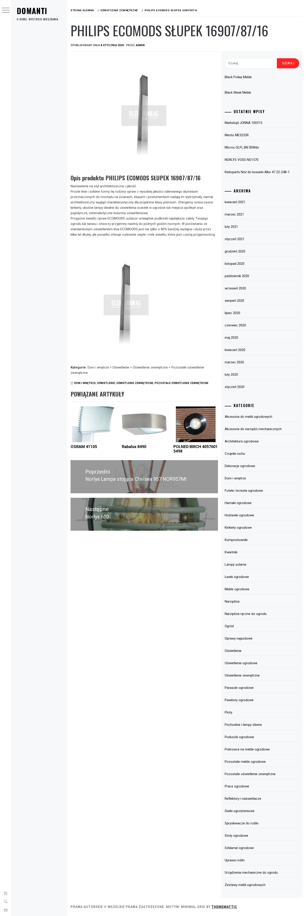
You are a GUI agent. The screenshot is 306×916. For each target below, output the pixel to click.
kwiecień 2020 (235, 350)
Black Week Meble (238, 93)
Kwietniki (231, 552)
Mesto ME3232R (237, 135)
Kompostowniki (236, 540)
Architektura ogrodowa (242, 441)
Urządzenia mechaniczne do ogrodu (251, 873)
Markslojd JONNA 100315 (243, 123)
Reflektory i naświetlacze (243, 799)
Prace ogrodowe (237, 786)
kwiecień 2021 (235, 202)
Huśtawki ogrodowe (239, 515)
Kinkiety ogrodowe (238, 528)
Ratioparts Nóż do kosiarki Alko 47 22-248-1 (257, 172)
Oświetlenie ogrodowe (241, 663)
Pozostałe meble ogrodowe (245, 762)
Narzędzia (232, 601)
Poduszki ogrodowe (239, 737)
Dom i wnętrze (85, 383)
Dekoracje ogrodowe (240, 466)
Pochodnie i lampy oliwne (243, 725)
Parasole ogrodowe (239, 688)
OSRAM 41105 (84, 446)
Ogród (229, 626)
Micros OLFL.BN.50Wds (242, 147)
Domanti (32, 10)
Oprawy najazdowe (238, 638)
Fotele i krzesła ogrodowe (244, 491)
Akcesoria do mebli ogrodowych (248, 417)
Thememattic (224, 907)
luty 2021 (231, 227)
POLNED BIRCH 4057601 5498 (195, 448)
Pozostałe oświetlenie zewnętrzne (181, 383)
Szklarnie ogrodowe (239, 848)
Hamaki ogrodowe (238, 503)
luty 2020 (231, 375)
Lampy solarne (235, 565)
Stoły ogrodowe (236, 836)
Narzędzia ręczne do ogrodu (246, 614)
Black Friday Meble (238, 77)
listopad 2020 (234, 264)
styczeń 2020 (234, 387)
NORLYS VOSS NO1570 (242, 160)
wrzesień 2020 (235, 288)
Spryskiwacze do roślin (242, 823)
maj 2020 (231, 338)
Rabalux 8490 (134, 446)
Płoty (228, 712)
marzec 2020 (234, 362)
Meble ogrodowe (237, 589)
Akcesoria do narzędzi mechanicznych (253, 429)
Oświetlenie (106, 383)
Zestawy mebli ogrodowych (245, 885)
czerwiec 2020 (235, 325)
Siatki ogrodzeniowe (239, 811)
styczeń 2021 (234, 239)
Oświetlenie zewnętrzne (134, 383)
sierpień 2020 (234, 301)
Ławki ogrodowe (237, 577)
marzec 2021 (234, 214)
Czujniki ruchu (235, 454)
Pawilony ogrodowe (239, 700)
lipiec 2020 (232, 313)
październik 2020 (237, 276)
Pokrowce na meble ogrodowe (247, 749)
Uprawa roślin (235, 860)
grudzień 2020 (235, 251)
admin (140, 45)
